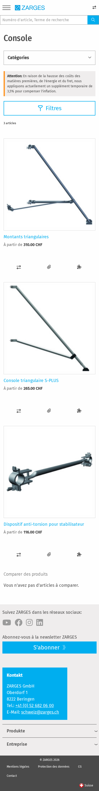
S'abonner (47, 647)
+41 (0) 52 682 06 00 (34, 705)
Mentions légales (18, 766)
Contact (12, 775)
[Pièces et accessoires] (79, 267)
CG (80, 766)
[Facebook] (18, 622)
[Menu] (6, 8)
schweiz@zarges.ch (40, 712)
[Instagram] (29, 622)
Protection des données (53, 766)
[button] (19, 267)
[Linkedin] (39, 622)
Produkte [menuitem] (16, 731)
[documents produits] (49, 267)
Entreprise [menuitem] (17, 744)
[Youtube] (6, 622)
